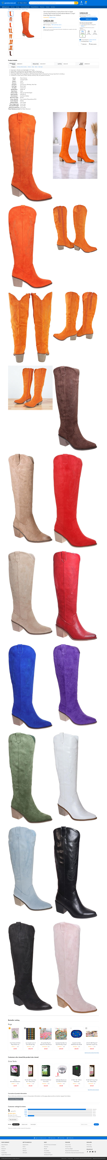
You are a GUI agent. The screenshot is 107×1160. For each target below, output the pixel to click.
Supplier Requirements (6, 1154)
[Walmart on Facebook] (87, 1152)
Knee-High (40, 66)
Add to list (84, 44)
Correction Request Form (15, 1099)
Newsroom (3, 1148)
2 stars (25, 1114)
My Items (53, 7)
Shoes (27, 9)
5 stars (25, 1109)
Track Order (61, 1138)
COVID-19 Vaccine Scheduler (50, 1144)
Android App (89, 1146)
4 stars (25, 1111)
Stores (24, 1146)
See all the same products (93, 1089)
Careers (47, 7)
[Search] (76, 2)
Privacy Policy (68, 1146)
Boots (36, 66)
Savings (17, 7)
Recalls (45, 1148)
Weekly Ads (70, 1138)
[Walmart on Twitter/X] (90, 1152)
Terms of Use (68, 1144)
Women (23, 9)
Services (12, 7)
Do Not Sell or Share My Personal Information (74, 1152)
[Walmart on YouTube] (92, 1152)
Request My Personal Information (72, 1150)
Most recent (15, 1124)
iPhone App (89, 1144)
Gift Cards (25, 1152)
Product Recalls (47, 1152)
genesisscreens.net (57, 27)
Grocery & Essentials (25, 7)
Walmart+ (25, 1150)
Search (96, 1124)
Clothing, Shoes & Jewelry (16, 9)
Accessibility (46, 1150)
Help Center (52, 1138)
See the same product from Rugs (92, 1052)
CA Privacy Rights (69, 1148)
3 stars (25, 1112)
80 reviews (53, 17)
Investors (3, 1150)
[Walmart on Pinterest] (95, 1152)
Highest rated (24, 1124)
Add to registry (93, 44)
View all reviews (13, 1119)
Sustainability (4, 1152)
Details (90, 41)
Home (9, 9)
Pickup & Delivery (34, 7)
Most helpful (33, 1124)
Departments (6, 7)
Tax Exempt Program (48, 1154)
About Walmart (4, 1144)
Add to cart (89, 19)
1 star (26, 1115)
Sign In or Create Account (41, 1138)
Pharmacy (42, 7)
